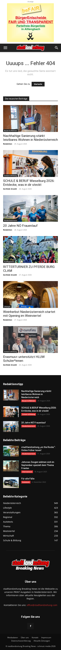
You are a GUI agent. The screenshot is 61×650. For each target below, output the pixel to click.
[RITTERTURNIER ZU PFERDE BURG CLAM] (30, 249)
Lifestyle (7, 306)
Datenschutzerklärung (21, 640)
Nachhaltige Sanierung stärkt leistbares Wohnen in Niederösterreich (30, 138)
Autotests (26, 482)
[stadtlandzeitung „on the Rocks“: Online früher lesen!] (11, 451)
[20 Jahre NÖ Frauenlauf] (30, 208)
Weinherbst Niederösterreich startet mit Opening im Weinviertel (29, 314)
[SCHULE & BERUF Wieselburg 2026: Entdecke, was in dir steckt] (30, 163)
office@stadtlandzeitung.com (42, 605)
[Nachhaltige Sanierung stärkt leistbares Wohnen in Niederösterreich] (30, 118)
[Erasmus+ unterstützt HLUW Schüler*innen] (30, 339)
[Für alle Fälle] (11, 482)
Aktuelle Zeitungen (42, 640)
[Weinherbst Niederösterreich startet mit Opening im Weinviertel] (30, 294)
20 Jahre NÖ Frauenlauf (20, 226)
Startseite (38, 84)
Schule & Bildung (10, 175)
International (27, 472)
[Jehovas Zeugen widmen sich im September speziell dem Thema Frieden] (11, 465)
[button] (5, 48)
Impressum (46, 637)
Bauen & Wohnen (10, 130)
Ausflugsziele (9, 261)
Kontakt (35, 637)
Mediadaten (12, 637)
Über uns (25, 637)
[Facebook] (30, 626)
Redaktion (7, 144)
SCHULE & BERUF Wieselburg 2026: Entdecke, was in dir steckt (28, 183)
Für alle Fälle (27, 478)
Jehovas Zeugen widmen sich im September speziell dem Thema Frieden (37, 465)
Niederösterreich (10, 220)
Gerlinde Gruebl (10, 189)
